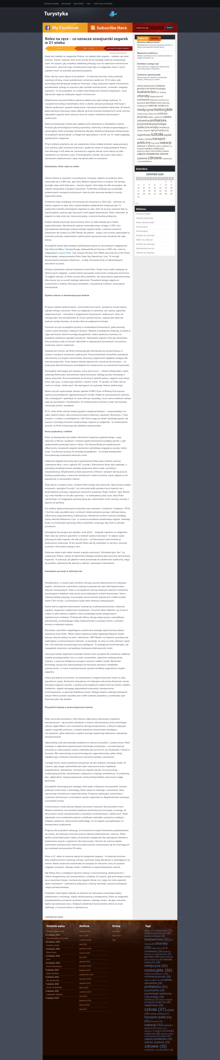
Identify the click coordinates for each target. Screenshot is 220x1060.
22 (166, 191)
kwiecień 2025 (85, 1001)
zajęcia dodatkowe (148, 153)
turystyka (155, 143)
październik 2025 (86, 975)
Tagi (89, 4)
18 (144, 191)
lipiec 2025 (83, 988)
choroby (143, 96)
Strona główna (51, 4)
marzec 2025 (84, 1005)
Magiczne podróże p (147, 53)
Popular (143, 38)
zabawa (165, 151)
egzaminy (141, 103)
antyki (140, 85)
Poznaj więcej (142, 227)
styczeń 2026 (84, 962)
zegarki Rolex (64, 253)
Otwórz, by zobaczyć (144, 240)
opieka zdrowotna (158, 981)
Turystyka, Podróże (103, 4)
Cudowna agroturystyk (148, 74)
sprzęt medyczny (160, 130)
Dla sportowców (52, 980)
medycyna (145, 110)
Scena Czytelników (54, 987)
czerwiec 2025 (85, 992)
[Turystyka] (74, 14)
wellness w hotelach (155, 1031)
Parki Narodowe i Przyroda (57, 938)
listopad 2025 (84, 970)
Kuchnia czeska (52, 945)
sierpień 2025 (85, 983)
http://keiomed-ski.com (145, 248)
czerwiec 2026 (85, 940)
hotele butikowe (163, 103)
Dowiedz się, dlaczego (145, 235)
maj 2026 (83, 944)
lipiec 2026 (83, 936)
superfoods (143, 134)
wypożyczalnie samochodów (149, 151)
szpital (167, 134)
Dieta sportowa (52, 973)
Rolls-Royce (51, 952)
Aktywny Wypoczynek (148, 42)
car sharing (161, 92)
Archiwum (66, 4)
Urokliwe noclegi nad (148, 64)
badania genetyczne (157, 933)
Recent (155, 38)
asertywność (149, 85)
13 (155, 188)
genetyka (151, 102)
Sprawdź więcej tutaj (144, 218)
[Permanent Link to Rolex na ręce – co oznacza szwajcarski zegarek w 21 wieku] (87, 40)
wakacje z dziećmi (146, 146)
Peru (48, 959)
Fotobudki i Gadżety (54, 994)
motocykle (163, 109)
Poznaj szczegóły (143, 214)
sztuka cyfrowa (144, 139)
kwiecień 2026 (85, 949)
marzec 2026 (84, 953)
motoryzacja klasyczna (147, 114)
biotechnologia (158, 88)
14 (160, 188)
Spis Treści (79, 4)
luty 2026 (83, 957)
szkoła (157, 134)
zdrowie (155, 158)
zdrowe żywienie (157, 1042)
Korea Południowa (54, 966)
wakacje (166, 142)
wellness (159, 146)
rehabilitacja (164, 127)
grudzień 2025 (85, 966)
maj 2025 (83, 996)
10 (138, 188)
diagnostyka (155, 96)
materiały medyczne (158, 105)
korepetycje (142, 106)
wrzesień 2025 (85, 979)
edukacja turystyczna (159, 100)
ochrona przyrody (157, 976)
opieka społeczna (155, 117)
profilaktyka (158, 120)
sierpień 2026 (85, 931)
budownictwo (146, 92)
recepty (154, 127)
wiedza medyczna (154, 148)
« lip (136, 203)
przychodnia (144, 124)
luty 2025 (83, 1009)
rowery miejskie (144, 130)
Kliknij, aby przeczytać (145, 222)
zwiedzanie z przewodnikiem (158, 1050)
